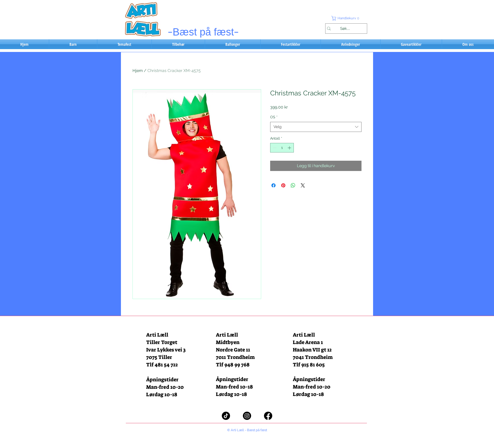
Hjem (138, 70)
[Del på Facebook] (273, 185)
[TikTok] (226, 416)
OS (274, 117)
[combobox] (315, 127)
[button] (346, 18)
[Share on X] (303, 185)
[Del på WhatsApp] (293, 185)
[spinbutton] (282, 147)
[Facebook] (268, 416)
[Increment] (290, 147)
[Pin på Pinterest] (283, 185)
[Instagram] (247, 416)
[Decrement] (274, 147)
